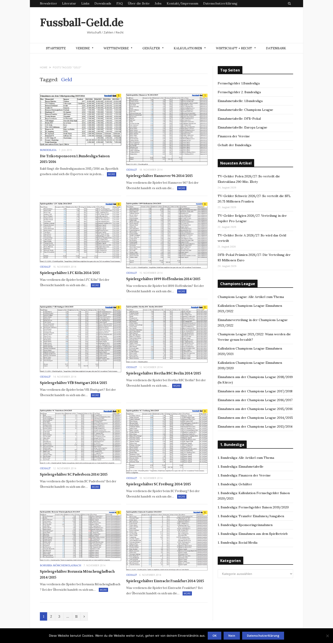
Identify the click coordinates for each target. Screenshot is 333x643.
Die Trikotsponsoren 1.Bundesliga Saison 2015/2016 (75, 159)
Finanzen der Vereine (234, 136)
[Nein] (327, 635)
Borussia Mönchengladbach (60, 565)
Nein (231, 635)
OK (214, 635)
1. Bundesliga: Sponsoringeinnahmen (245, 525)
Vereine (83, 48)
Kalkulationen (188, 48)
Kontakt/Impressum (182, 3)
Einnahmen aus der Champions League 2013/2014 (255, 426)
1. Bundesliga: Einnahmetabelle (240, 466)
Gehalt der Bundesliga (234, 145)
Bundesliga (48, 150)
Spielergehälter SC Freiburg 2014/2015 (158, 484)
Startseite (56, 48)
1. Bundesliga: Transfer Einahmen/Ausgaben (251, 516)
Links (85, 3)
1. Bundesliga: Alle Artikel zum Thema (246, 458)
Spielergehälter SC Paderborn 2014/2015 (74, 474)
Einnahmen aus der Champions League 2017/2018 (255, 391)
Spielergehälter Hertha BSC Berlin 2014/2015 (163, 373)
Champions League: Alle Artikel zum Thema (251, 297)
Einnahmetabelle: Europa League (242, 127)
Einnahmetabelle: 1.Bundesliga (240, 101)
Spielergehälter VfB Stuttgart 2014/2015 (73, 383)
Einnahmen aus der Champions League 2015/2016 (255, 409)
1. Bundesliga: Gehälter (235, 484)
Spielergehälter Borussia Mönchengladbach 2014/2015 (77, 574)
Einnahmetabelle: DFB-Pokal (239, 119)
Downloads (102, 3)
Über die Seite (139, 3)
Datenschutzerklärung (220, 3)
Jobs (158, 3)
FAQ (119, 3)
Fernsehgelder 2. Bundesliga (239, 92)
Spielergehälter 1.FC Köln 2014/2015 (70, 273)
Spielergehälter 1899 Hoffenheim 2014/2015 (163, 279)
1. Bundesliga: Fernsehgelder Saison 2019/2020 (253, 507)
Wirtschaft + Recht (234, 48)
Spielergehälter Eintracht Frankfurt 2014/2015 (165, 581)
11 (76, 616)
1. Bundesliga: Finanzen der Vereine (244, 475)
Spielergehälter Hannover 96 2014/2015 (159, 176)
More (111, 174)
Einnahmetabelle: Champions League (245, 110)
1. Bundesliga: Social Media (237, 543)
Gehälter (151, 48)
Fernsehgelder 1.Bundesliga (239, 83)
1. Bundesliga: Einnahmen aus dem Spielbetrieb (253, 534)
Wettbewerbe (116, 48)
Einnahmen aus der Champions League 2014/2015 (255, 418)
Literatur (69, 3)
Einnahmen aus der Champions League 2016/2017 (255, 400)
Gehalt (131, 169)
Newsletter (48, 3)
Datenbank (276, 48)
